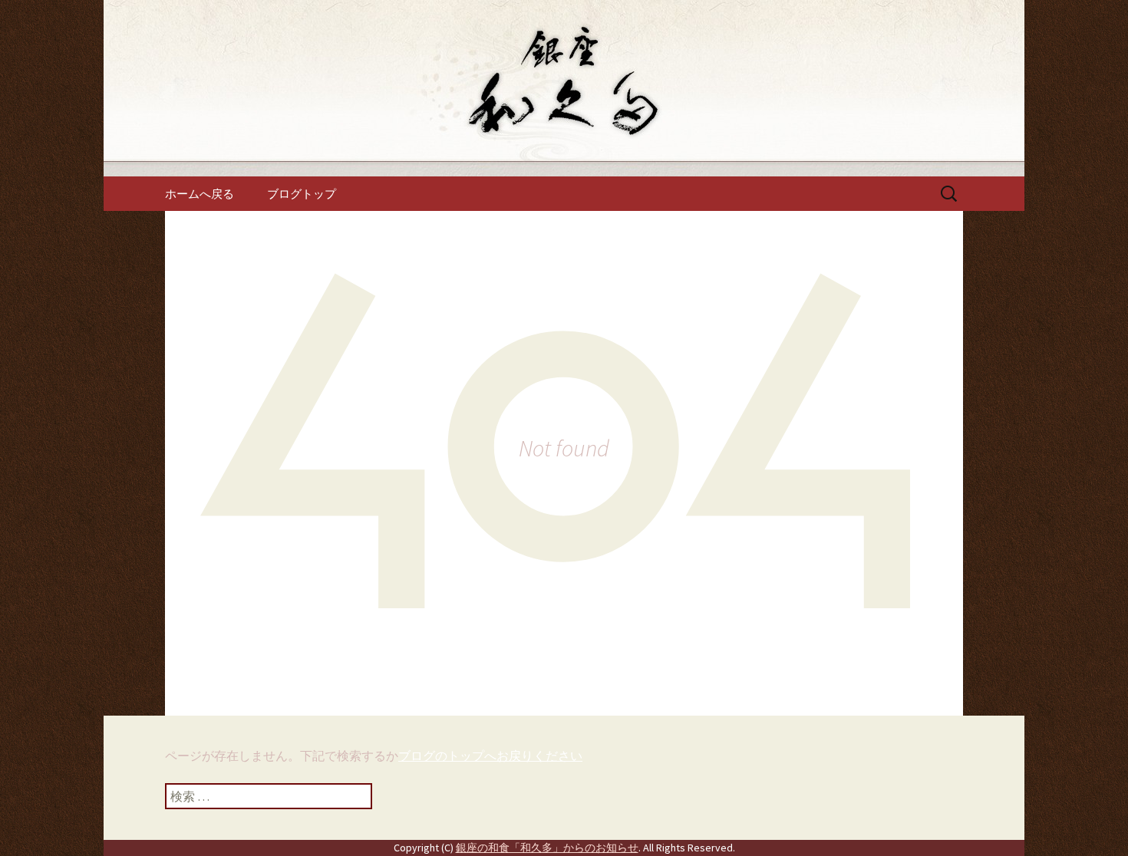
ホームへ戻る (199, 193)
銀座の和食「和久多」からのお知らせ (547, 847)
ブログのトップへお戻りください (490, 755)
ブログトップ (301, 193)
